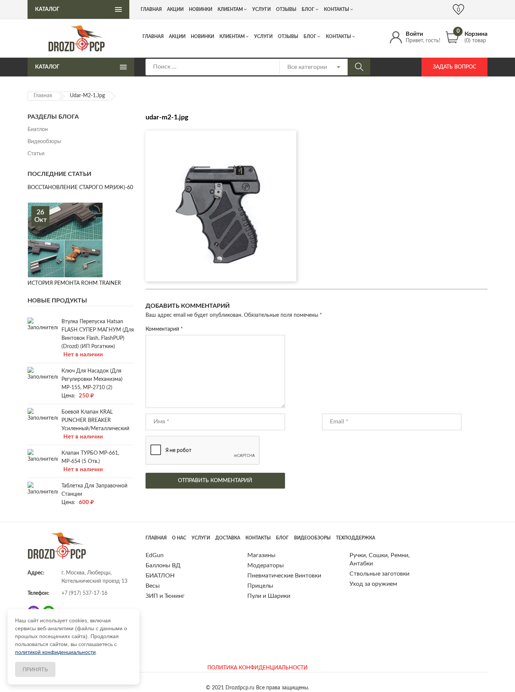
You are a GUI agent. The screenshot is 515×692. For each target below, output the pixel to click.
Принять (35, 669)
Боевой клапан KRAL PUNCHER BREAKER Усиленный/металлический (95, 420)
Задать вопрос (454, 67)
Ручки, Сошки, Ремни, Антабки (379, 559)
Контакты (338, 36)
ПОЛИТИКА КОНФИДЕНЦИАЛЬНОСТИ (257, 668)
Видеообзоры (44, 141)
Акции (177, 36)
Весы (153, 586)
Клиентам (232, 36)
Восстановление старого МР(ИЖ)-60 (80, 187)
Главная (153, 36)
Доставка (227, 538)
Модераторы (265, 565)
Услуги (263, 36)
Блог (309, 36)
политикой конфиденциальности (55, 652)
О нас (179, 538)
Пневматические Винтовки (284, 576)
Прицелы (260, 586)
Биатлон (38, 129)
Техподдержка (355, 538)
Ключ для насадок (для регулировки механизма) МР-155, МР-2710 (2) (92, 379)
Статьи (36, 153)
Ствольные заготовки (379, 574)
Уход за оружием (373, 584)
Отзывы (288, 36)
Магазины (261, 555)
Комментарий (164, 329)
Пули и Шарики (268, 596)
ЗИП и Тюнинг (165, 596)
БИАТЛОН (160, 576)
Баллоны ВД (163, 565)
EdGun (155, 555)
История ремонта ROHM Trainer (74, 283)
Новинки (202, 36)
